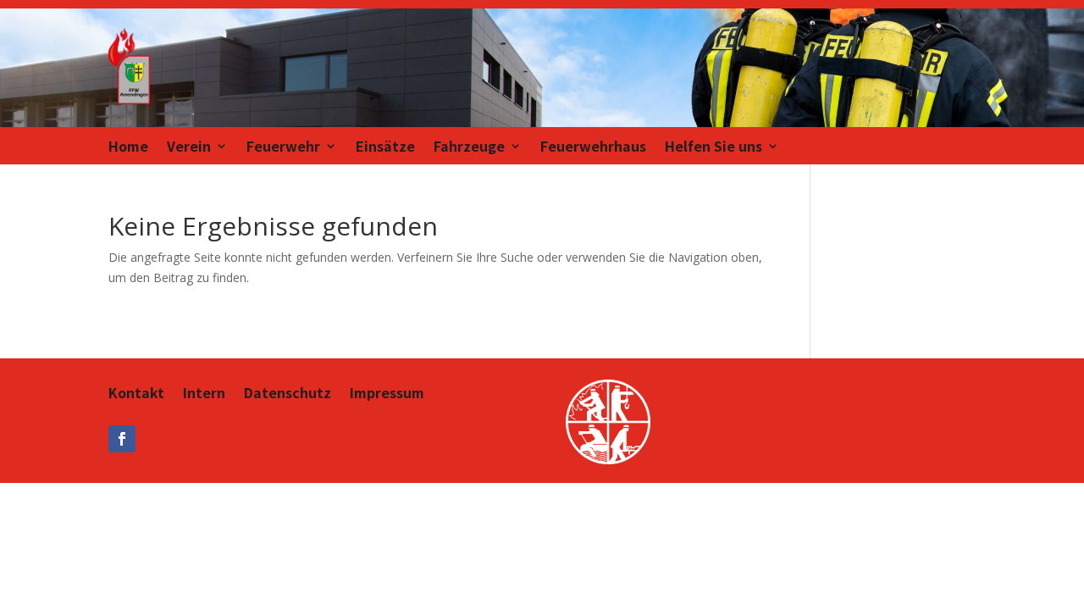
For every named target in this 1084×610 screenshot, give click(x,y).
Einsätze (385, 148)
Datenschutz (287, 394)
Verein (189, 148)
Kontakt (136, 394)
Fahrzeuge (469, 148)
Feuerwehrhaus (593, 148)
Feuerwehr (283, 148)
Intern (204, 394)
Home (128, 148)
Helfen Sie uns (713, 148)
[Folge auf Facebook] (122, 438)
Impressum (387, 394)
